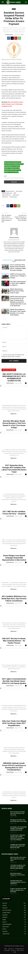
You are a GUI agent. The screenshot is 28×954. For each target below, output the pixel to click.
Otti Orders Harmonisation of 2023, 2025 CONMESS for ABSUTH (18, 283)
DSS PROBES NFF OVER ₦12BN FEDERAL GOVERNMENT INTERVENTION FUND (18, 829)
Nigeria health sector (6, 195)
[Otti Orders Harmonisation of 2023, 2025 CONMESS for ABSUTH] (5, 283)
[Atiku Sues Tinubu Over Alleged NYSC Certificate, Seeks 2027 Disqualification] (14, 737)
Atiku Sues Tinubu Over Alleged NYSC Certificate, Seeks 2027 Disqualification (14, 723)
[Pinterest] (15, 38)
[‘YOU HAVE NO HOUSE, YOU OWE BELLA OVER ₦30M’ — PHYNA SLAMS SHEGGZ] (5, 867)
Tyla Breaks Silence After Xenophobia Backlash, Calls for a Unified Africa (18, 882)
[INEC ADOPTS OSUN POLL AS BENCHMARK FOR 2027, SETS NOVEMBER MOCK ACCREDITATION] (14, 394)
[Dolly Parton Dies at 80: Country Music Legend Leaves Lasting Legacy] (5, 859)
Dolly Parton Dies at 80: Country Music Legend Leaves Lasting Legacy (18, 859)
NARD (15, 193)
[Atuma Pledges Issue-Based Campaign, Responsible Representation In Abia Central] (14, 572)
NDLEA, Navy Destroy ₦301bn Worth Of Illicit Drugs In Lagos (17, 290)
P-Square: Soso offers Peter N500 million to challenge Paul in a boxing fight (18, 890)
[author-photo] (14, 235)
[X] (12, 38)
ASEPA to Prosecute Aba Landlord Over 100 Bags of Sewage (18, 275)
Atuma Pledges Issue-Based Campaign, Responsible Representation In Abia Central (14, 558)
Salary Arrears (5, 196)
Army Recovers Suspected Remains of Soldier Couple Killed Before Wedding (20, 218)
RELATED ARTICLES (8, 260)
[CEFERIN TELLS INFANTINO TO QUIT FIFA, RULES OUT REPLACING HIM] (5, 846)
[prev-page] (3, 319)
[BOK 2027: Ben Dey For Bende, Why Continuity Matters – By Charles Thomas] (14, 655)
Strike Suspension (13, 196)
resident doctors (15, 195)
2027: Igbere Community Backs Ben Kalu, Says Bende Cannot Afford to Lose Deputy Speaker (14, 681)
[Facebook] (8, 38)
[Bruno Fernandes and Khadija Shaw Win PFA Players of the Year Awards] (5, 813)
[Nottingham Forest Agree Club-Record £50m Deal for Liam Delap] (5, 821)
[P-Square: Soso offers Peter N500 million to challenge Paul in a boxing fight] (5, 890)
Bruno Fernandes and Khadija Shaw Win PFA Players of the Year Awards (17, 813)
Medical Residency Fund (7, 193)
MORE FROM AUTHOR (19, 260)
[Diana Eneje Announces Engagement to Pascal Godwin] (5, 875)
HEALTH (7, 6)
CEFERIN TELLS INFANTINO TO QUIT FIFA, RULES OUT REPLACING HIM (17, 846)
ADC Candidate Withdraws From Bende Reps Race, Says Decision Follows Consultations (14, 598)
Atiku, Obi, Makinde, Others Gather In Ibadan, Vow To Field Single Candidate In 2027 (7, 219)
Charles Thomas (9, 34)
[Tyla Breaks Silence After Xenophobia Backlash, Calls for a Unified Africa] (5, 882)
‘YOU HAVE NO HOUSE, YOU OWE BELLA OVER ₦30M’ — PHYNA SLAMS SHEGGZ (17, 867)
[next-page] (5, 319)
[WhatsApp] (19, 38)
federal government (10, 191)
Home (3, 6)
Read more (13, 413)
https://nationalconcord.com (14, 239)
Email (5, 176)
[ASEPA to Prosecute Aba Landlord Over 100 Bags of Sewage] (5, 276)
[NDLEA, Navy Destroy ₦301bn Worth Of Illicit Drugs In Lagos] (5, 291)
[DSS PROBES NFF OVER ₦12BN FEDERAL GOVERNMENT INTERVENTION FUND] (5, 829)
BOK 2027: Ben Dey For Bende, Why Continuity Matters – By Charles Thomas (14, 641)
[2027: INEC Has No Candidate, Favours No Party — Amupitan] (14, 527)
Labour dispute (19, 191)
